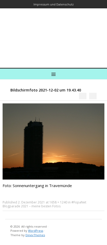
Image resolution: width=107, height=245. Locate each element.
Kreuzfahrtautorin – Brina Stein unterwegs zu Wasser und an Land (52, 34)
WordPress (35, 231)
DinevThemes (35, 235)
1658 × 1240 (58, 202)
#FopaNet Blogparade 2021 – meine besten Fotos (44, 204)
